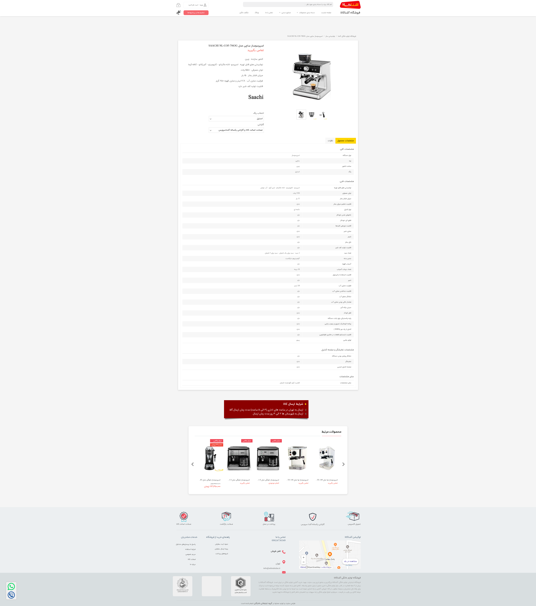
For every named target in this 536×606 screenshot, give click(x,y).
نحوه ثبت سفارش (221, 544)
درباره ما (193, 564)
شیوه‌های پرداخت (222, 554)
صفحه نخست (326, 13)
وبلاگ (257, 13)
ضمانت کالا (192, 559)
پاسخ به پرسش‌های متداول (186, 544)
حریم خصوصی (191, 554)
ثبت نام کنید (193, 5)
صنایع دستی (286, 13)
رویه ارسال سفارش (221, 549)
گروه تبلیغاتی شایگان (263, 603)
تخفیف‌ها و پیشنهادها (195, 12)
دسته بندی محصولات (307, 13)
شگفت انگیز (244, 13)
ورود (201, 5)
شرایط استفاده (190, 549)
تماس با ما (269, 13)
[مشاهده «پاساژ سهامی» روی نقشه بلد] (330, 554)
